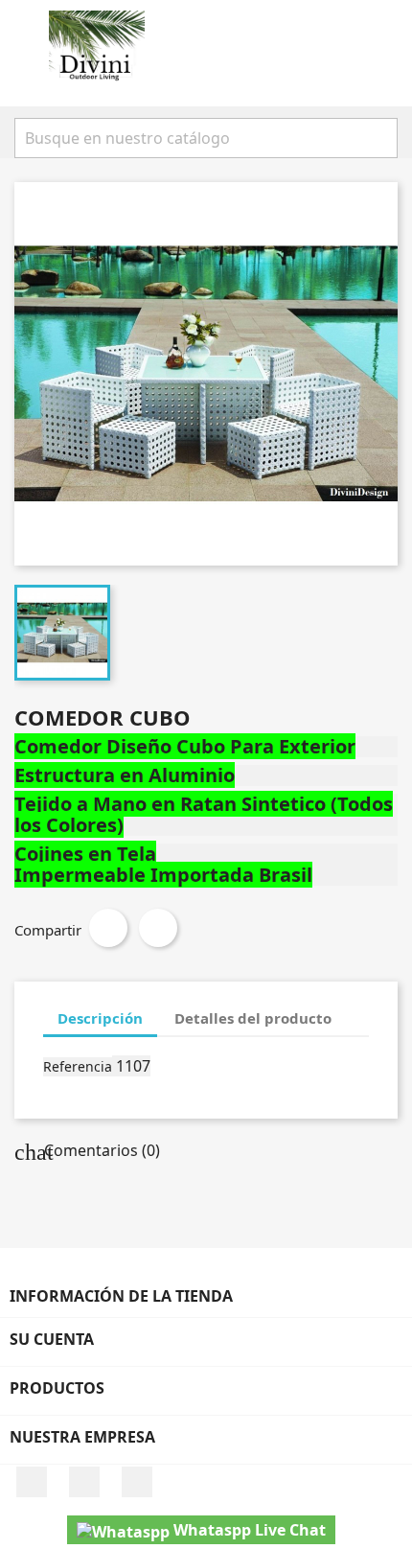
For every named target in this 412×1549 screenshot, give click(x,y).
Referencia (77, 1066)
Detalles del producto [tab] (253, 1018)
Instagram (84, 1482)
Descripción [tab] (100, 1018)
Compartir (108, 928)
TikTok (137, 1482)
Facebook (31, 1482)
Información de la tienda (121, 1295)
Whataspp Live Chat (248, 1529)
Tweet (158, 928)
